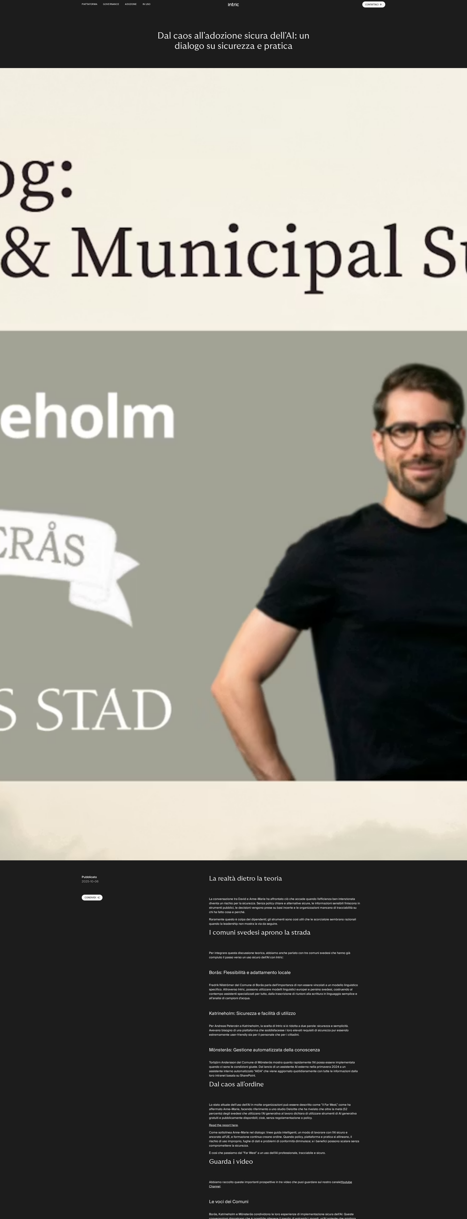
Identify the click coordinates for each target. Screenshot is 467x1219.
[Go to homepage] (233, 4)
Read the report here (223, 1125)
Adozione (131, 4)
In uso (146, 4)
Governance (111, 4)
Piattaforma (89, 4)
